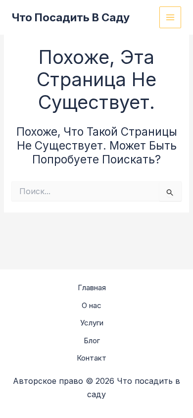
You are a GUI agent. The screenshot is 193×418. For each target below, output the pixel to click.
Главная (92, 287)
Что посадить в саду (71, 17)
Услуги (91, 322)
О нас (91, 305)
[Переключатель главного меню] (170, 17)
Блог (92, 340)
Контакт (91, 358)
